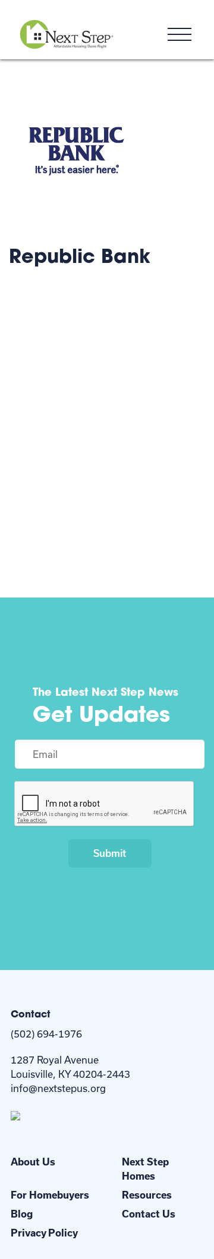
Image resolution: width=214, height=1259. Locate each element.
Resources (147, 1194)
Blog (22, 1213)
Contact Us (148, 1213)
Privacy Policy (44, 1232)
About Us (33, 1161)
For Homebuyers (50, 1194)
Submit (109, 853)
